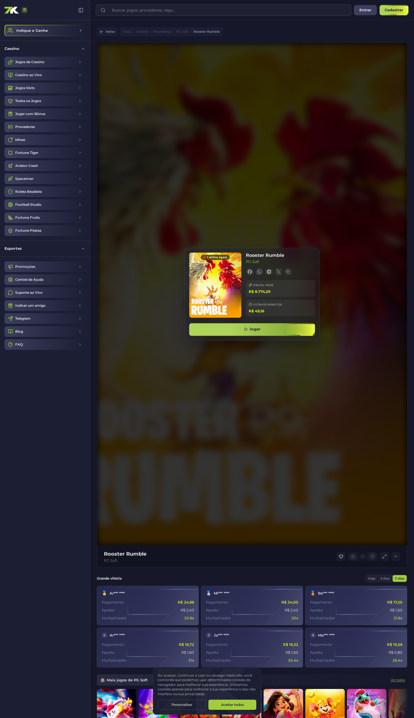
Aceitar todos (232, 704)
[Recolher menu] (80, 10)
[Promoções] (24, 10)
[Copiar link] (288, 272)
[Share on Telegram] (269, 272)
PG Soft (182, 31)
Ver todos (398, 680)
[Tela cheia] (384, 556)
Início (127, 31)
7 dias (399, 578)
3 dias (385, 578)
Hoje (371, 578)
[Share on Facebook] (250, 272)
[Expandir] (395, 556)
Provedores (162, 31)
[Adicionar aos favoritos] (341, 556)
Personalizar (182, 704)
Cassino (142, 31)
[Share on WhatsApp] (259, 272)
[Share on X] (278, 272)
